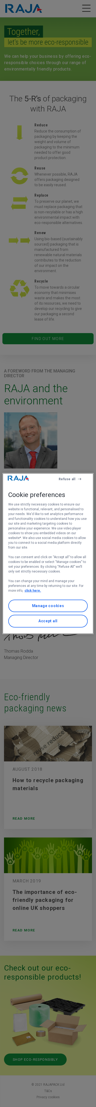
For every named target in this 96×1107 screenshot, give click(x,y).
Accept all (48, 621)
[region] (48, 553)
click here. (33, 590)
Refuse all (67, 479)
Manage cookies (48, 606)
